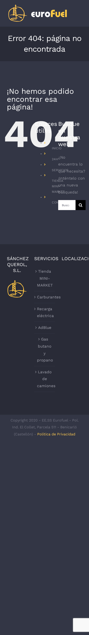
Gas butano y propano (44, 349)
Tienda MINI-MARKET (44, 278)
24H (55, 159)
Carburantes (44, 297)
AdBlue (44, 327)
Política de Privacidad (56, 434)
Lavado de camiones (44, 379)
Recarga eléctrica (44, 312)
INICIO (56, 148)
